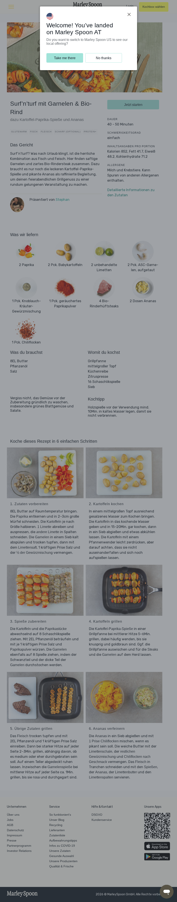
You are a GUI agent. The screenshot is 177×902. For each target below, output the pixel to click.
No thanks (103, 58)
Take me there (65, 58)
